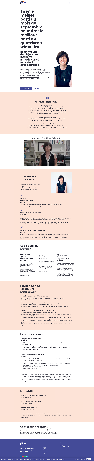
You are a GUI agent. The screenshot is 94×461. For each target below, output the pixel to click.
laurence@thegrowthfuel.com (66, 446)
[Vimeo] (27, 456)
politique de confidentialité (60, 459)
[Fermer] (92, 459)
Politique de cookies (63, 451)
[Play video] (47, 153)
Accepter (88, 459)
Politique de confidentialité (65, 449)
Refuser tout (83, 459)
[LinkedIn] (21, 456)
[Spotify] (25, 456)
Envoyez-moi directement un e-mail (29, 77)
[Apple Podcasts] (23, 456)
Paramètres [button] (77, 459)
